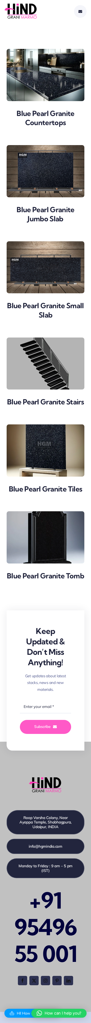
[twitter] (34, 980)
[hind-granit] (21, 5)
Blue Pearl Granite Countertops (45, 118)
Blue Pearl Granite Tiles (45, 488)
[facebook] (22, 980)
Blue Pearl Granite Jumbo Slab (45, 214)
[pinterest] (57, 980)
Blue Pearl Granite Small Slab (45, 310)
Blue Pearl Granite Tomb (45, 575)
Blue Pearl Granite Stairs (45, 401)
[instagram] (45, 980)
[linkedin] (68, 980)
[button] (59, 1013)
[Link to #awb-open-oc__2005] (80, 11)
